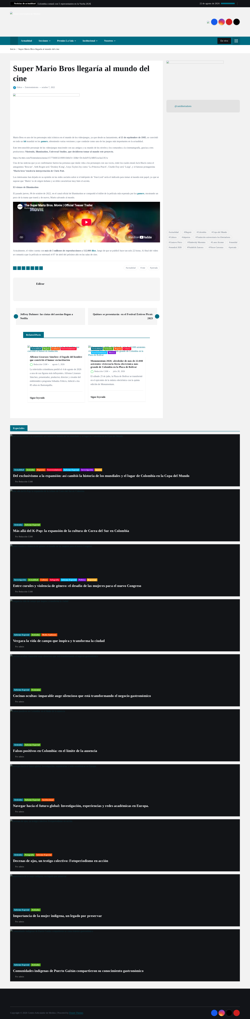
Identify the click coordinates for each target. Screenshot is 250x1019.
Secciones (43, 41)
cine (143, 268)
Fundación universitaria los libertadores (213, 237)
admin (21, 647)
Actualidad (26, 41)
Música (112, 353)
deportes (186, 237)
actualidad (131, 268)
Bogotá (47, 349)
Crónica (126, 349)
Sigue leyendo (37, 397)
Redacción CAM (40, 364)
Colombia (202, 232)
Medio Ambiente (49, 635)
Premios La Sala (65, 41)
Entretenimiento (31, 87)
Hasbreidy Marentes (197, 242)
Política (82, 580)
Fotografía (29, 855)
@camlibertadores (183, 106)
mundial (233, 242)
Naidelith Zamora (195, 247)
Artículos (108, 349)
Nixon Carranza (216, 247)
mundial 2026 (176, 247)
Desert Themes (76, 1013)
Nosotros (108, 41)
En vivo (224, 41)
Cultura (55, 349)
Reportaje (92, 580)
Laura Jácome (218, 242)
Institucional (89, 41)
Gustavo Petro (176, 242)
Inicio (12, 49)
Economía (36, 690)
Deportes (41, 470)
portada (154, 268)
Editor (19, 87)
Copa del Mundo (220, 232)
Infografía (54, 580)
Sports (98, 470)
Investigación (87, 470)
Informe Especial (71, 470)
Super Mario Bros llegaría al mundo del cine (38, 49)
